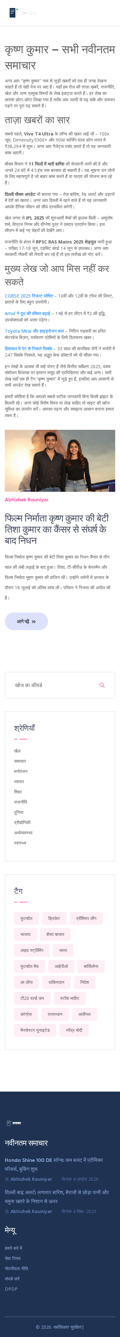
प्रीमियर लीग (86, 918)
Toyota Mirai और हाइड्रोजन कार (34, 331)
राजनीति (20, 802)
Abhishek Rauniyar (27, 500)
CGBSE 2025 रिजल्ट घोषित (29, 296)
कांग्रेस (26, 1014)
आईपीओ (61, 966)
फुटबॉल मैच (29, 966)
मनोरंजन (21, 771)
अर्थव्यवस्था (23, 833)
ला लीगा (26, 982)
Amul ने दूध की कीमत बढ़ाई (27, 313)
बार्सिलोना (91, 966)
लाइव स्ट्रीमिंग (31, 950)
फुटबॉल (26, 918)
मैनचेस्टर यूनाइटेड (35, 1030)
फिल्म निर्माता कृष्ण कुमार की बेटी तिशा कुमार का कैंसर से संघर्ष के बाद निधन (56, 530)
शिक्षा (18, 792)
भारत (63, 950)
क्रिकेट (54, 918)
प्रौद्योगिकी (22, 822)
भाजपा (25, 934)
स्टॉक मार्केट (69, 998)
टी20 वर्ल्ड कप (32, 998)
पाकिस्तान (56, 982)
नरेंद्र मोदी (74, 1030)
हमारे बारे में (13, 1248)
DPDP (11, 1289)
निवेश (84, 982)
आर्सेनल (84, 1014)
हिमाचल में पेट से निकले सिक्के (28, 348)
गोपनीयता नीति (16, 1268)
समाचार (20, 761)
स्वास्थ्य (20, 843)
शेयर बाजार (55, 934)
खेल (17, 751)
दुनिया (18, 812)
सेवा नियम (12, 1258)
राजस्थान (55, 1014)
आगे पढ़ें (23, 621)
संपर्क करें (12, 1279)
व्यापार (19, 781)
